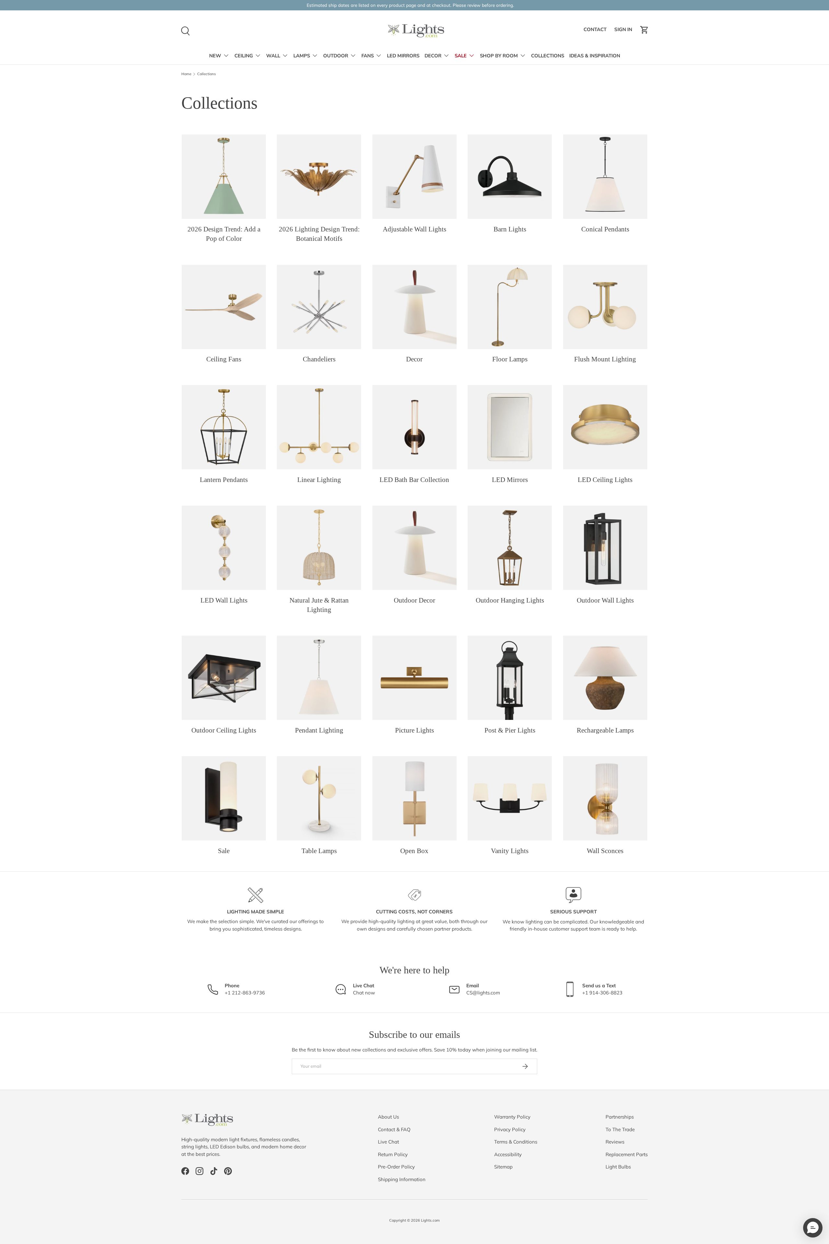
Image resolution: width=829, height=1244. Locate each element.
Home (186, 74)
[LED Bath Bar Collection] (414, 427)
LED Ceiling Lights (605, 480)
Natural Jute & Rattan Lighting (319, 605)
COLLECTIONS (547, 56)
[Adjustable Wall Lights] (414, 177)
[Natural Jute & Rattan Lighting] (319, 548)
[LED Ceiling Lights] (605, 427)
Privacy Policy (510, 1129)
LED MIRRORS (403, 56)
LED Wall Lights (223, 600)
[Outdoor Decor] (414, 548)
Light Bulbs (618, 1167)
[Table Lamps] (319, 798)
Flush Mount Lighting (605, 359)
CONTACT (596, 31)
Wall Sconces (605, 851)
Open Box (414, 851)
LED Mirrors (510, 480)
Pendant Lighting (319, 730)
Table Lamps (319, 851)
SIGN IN (624, 31)
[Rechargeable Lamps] (605, 678)
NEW (215, 56)
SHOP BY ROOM (499, 56)
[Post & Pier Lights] (510, 678)
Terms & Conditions (515, 1142)
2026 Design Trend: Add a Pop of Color (223, 233)
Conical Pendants (605, 229)
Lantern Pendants (224, 480)
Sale (224, 851)
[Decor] (414, 307)
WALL (273, 56)
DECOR (433, 56)
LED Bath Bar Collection (414, 480)
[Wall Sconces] (605, 798)
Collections (206, 74)
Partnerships (620, 1117)
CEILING (243, 56)
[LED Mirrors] (510, 427)
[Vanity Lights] (510, 798)
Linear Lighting (319, 480)
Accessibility (508, 1154)
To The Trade (620, 1129)
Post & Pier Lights (509, 730)
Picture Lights (414, 730)
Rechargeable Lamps (605, 730)
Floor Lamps (510, 359)
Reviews (615, 1142)
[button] (644, 30)
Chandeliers (319, 359)
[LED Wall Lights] (224, 548)
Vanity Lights (509, 851)
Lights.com (430, 1220)
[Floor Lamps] (510, 307)
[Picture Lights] (414, 678)
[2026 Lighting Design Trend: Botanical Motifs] (319, 177)
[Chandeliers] (319, 307)
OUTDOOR (335, 56)
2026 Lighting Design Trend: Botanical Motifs (319, 233)
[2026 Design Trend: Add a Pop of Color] (224, 177)
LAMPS (301, 56)
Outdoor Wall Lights (605, 600)
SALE (461, 56)
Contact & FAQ (394, 1129)
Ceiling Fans (223, 359)
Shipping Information (402, 1179)
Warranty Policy (512, 1117)
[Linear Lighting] (319, 427)
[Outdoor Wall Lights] (605, 548)
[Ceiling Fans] (224, 307)
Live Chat (388, 1142)
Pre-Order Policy (396, 1167)
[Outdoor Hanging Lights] (510, 548)
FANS (367, 56)
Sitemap (503, 1167)
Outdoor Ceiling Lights (223, 730)
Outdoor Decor (414, 600)
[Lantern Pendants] (224, 427)
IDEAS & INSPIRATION (594, 56)
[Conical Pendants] (605, 177)
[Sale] (224, 798)
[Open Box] (414, 798)
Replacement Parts (627, 1154)
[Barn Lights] (510, 177)
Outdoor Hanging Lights (510, 600)
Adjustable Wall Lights (414, 229)
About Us (388, 1117)
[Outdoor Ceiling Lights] (224, 678)
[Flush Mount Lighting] (605, 307)
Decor (414, 359)
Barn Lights (510, 229)
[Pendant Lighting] (319, 678)
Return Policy (393, 1154)
